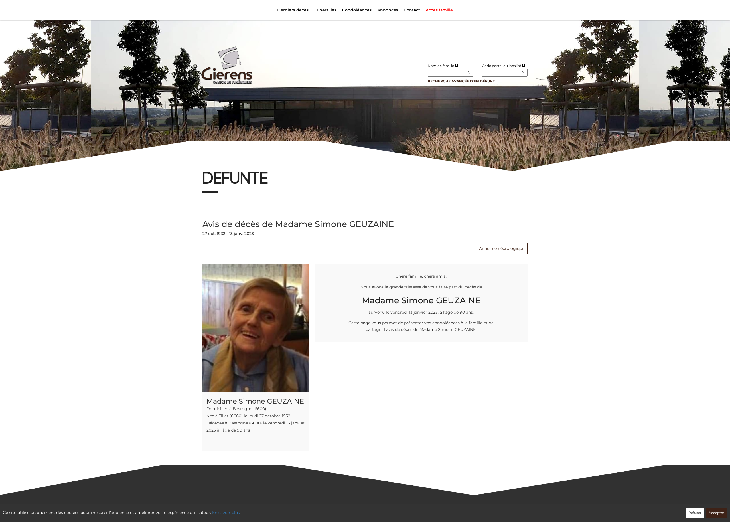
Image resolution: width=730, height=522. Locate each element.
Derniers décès (293, 10)
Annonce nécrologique (501, 248)
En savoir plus (226, 512)
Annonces (387, 10)
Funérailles (325, 10)
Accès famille (439, 10)
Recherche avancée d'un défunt (461, 81)
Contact (412, 10)
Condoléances (357, 10)
